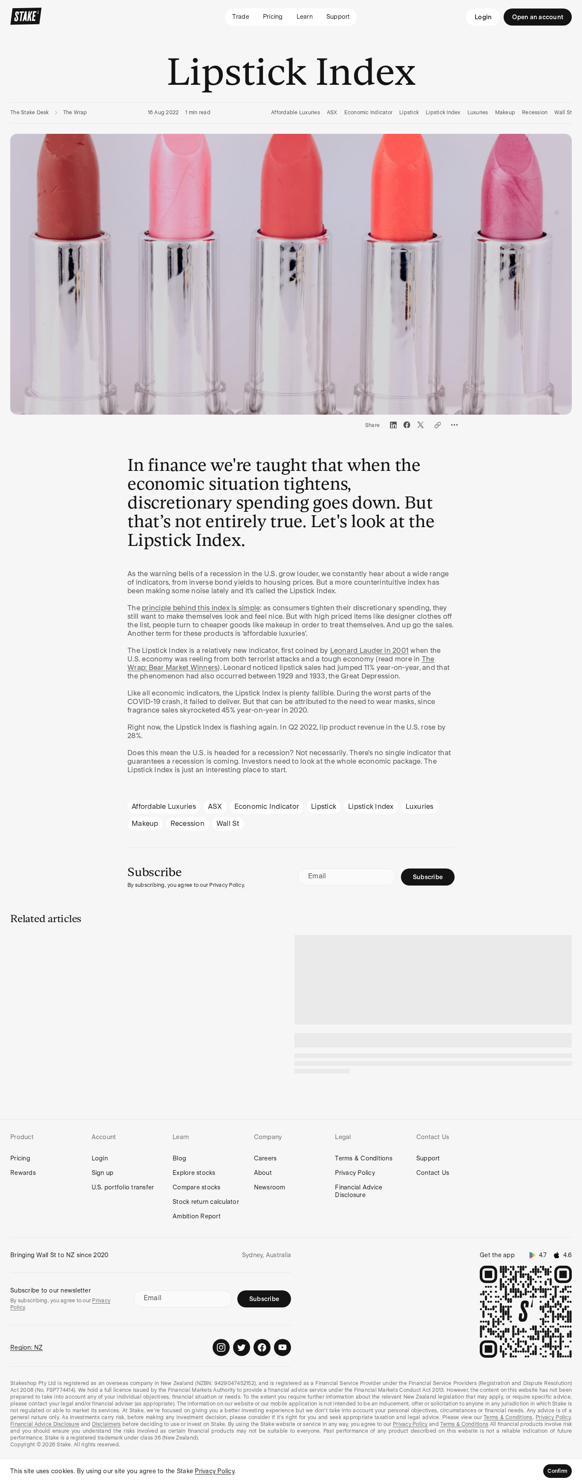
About (263, 1172)
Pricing (20, 1158)
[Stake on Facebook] (262, 1347)
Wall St (563, 112)
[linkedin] (393, 425)
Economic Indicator (368, 112)
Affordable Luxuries (295, 112)
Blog (179, 1158)
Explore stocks (194, 1172)
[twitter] (420, 425)
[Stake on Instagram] (221, 1347)
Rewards (23, 1172)
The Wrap (75, 112)
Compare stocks (197, 1187)
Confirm (557, 1471)
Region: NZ (26, 1347)
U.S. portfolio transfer (123, 1187)
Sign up (103, 1172)
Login (483, 17)
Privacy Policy (355, 1172)
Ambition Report (197, 1216)
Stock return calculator (206, 1201)
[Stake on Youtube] (282, 1347)
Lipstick (409, 112)
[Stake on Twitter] (241, 1347)
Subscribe (428, 877)
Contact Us (432, 1172)
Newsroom (269, 1187)
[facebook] (407, 425)
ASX (332, 112)
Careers (265, 1158)
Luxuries (477, 112)
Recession (534, 112)
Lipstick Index (443, 112)
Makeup (505, 112)
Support (428, 1158)
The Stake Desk (29, 112)
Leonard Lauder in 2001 (369, 650)
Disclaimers (106, 1424)
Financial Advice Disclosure (358, 1191)
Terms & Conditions (363, 1158)
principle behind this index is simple (201, 608)
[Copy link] (437, 425)
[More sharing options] (454, 425)
